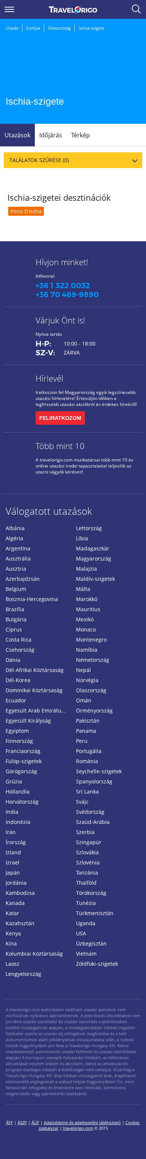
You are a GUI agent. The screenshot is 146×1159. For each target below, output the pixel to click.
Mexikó (85, 619)
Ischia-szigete (91, 28)
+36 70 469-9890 (67, 294)
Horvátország (22, 801)
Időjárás (50, 135)
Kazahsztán (20, 923)
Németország (92, 659)
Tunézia (86, 902)
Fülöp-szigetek (24, 761)
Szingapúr (88, 842)
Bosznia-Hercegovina (32, 599)
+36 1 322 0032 (63, 285)
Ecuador (16, 700)
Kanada (15, 902)
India (12, 811)
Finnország (19, 740)
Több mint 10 (60, 445)
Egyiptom (17, 730)
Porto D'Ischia (26, 211)
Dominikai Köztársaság (34, 690)
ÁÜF (35, 1122)
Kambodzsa (20, 892)
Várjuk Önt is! (60, 320)
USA (81, 933)
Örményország (94, 710)
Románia (87, 761)
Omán (83, 700)
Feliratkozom (60, 418)
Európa (33, 28)
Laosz (12, 963)
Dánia (13, 659)
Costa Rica (18, 639)
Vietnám (86, 953)
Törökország (91, 892)
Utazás (12, 28)
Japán (13, 872)
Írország (16, 842)
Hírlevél (49, 378)
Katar (12, 913)
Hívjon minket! (62, 262)
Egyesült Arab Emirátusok (38, 710)
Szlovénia (88, 862)
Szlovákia (87, 852)
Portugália (88, 751)
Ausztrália (18, 558)
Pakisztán (88, 720)
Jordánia (16, 882)
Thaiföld (86, 882)
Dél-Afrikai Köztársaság (35, 669)
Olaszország (59, 28)
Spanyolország (94, 781)
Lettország (89, 528)
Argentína (18, 548)
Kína (11, 943)
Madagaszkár (92, 548)
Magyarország (93, 558)
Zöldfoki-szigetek (97, 963)
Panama (86, 730)
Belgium (16, 588)
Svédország (90, 811)
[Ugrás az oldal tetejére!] (130, 1141)
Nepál (83, 669)
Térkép (80, 135)
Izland (13, 852)
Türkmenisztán (94, 913)
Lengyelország (23, 973)
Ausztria (16, 568)
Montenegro (91, 639)
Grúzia (14, 781)
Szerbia (85, 832)
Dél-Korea (18, 680)
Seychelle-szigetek (99, 771)
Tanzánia (87, 872)
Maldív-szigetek (95, 578)
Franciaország (23, 751)
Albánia (15, 528)
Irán (11, 832)
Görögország (21, 771)
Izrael (12, 862)
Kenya (13, 933)
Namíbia (86, 649)
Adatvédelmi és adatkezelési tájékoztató (82, 1122)
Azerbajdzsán (23, 578)
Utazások (17, 135)
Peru (82, 740)
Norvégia (87, 680)
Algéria (14, 538)
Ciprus (14, 629)
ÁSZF (22, 1122)
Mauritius (88, 609)
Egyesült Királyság (28, 720)
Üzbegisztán (91, 943)
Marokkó (86, 599)
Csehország (20, 649)
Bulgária (16, 619)
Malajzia (86, 568)
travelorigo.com (78, 1128)
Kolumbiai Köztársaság (34, 953)
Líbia (82, 538)
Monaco (86, 629)
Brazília (15, 609)
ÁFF (9, 1122)
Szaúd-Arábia (93, 821)
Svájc (82, 801)
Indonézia (18, 821)
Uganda (85, 923)
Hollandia (18, 791)
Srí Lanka (87, 791)
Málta (83, 588)
